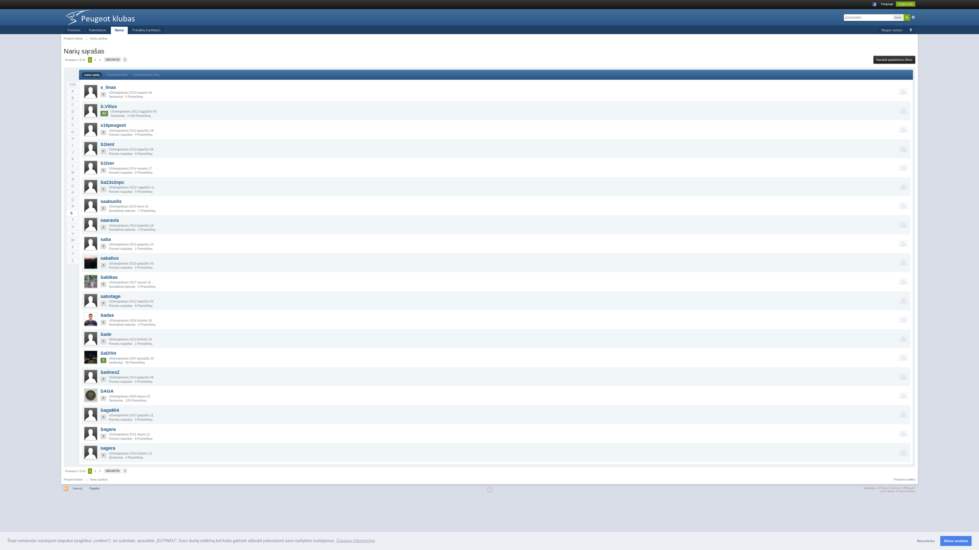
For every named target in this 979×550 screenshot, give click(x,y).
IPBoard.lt (909, 488)
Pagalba (94, 488)
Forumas (74, 30)
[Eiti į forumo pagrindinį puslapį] (109, 17)
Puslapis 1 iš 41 (75, 59)
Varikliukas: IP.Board (876, 488)
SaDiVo (108, 353)
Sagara (108, 429)
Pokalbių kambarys (146, 30)
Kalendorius (97, 30)
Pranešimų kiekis (117, 74)
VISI (72, 85)
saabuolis (111, 201)
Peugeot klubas (73, 479)
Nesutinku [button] (926, 541)
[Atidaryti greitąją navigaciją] (910, 30)
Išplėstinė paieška (913, 17)
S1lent (107, 144)
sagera (107, 448)
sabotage (110, 296)
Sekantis (113, 59)
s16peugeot (113, 125)
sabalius (109, 258)
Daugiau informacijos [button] (356, 541)
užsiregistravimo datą (146, 74)
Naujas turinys (892, 30)
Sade (105, 334)
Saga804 (109, 410)
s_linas (108, 87)
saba (105, 239)
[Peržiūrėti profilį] (91, 91)
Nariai (119, 30)
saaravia (109, 220)
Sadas (107, 315)
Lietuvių (77, 488)
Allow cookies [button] (956, 541)
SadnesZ (110, 372)
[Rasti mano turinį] (903, 91)
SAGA (107, 391)
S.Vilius (108, 106)
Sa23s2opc (112, 182)
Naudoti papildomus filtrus (894, 60)
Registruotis (905, 4)
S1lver (107, 163)
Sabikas (109, 277)
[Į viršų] (489, 490)
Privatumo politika (904, 479)
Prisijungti (887, 4)
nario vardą (91, 74)
